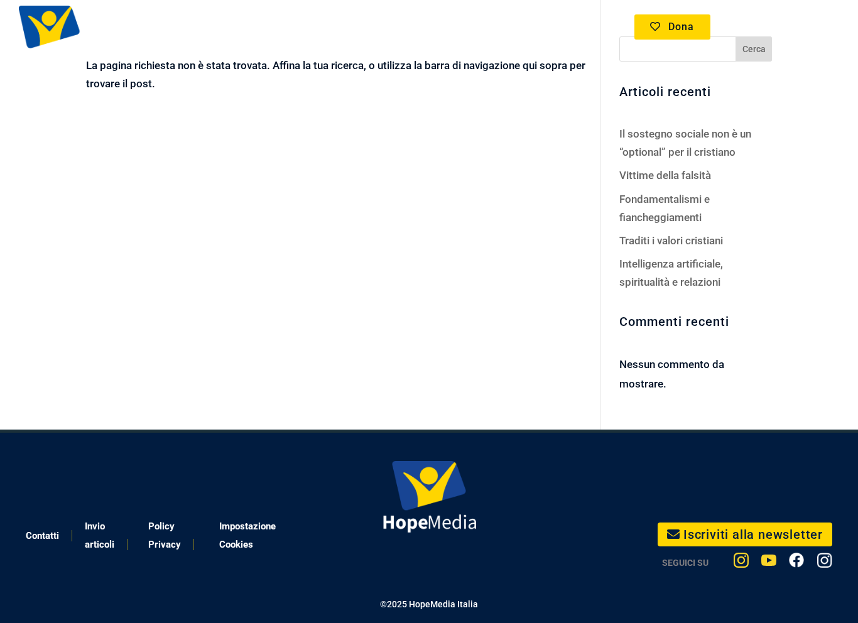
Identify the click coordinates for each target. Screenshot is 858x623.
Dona (681, 27)
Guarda (261, 27)
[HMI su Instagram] (741, 563)
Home (205, 27)
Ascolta (335, 27)
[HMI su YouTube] (768, 563)
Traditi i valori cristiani (671, 240)
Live (451, 27)
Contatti (42, 535)
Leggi (403, 27)
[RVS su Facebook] (796, 563)
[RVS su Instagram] (824, 563)
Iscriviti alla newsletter (753, 534)
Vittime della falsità (665, 175)
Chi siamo (522, 27)
